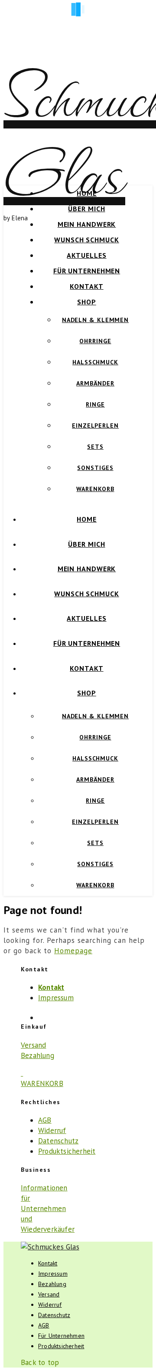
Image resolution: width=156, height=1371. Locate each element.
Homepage (73, 950)
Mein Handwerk (87, 224)
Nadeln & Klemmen (95, 320)
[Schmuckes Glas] (50, 1247)
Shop (86, 301)
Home (87, 193)
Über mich (86, 208)
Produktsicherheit (66, 1151)
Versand (33, 1045)
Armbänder (95, 383)
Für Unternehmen (86, 270)
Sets (95, 447)
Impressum (56, 997)
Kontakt (86, 286)
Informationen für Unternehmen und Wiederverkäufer (48, 1208)
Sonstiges (95, 468)
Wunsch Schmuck (86, 239)
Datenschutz (58, 1141)
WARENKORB (42, 1083)
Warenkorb (95, 489)
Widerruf (52, 1130)
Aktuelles (86, 255)
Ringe (95, 404)
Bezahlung (37, 1055)
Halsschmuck (95, 362)
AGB (45, 1120)
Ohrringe (95, 341)
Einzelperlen (95, 425)
